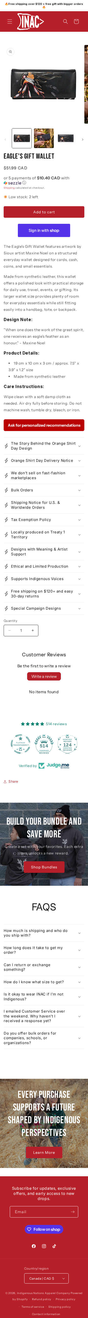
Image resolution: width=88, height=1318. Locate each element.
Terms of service (33, 1306)
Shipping (9, 187)
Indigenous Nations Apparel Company (43, 1293)
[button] (9, 21)
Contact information (46, 1314)
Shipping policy (59, 1306)
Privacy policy (66, 1299)
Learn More (44, 1152)
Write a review (44, 676)
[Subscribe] (72, 1212)
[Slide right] (82, 139)
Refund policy (41, 1299)
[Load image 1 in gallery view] (22, 138)
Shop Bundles (44, 867)
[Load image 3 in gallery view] (66, 138)
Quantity (10, 621)
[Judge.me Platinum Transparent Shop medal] (20, 744)
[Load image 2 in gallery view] (44, 138)
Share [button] (13, 781)
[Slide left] (5, 139)
